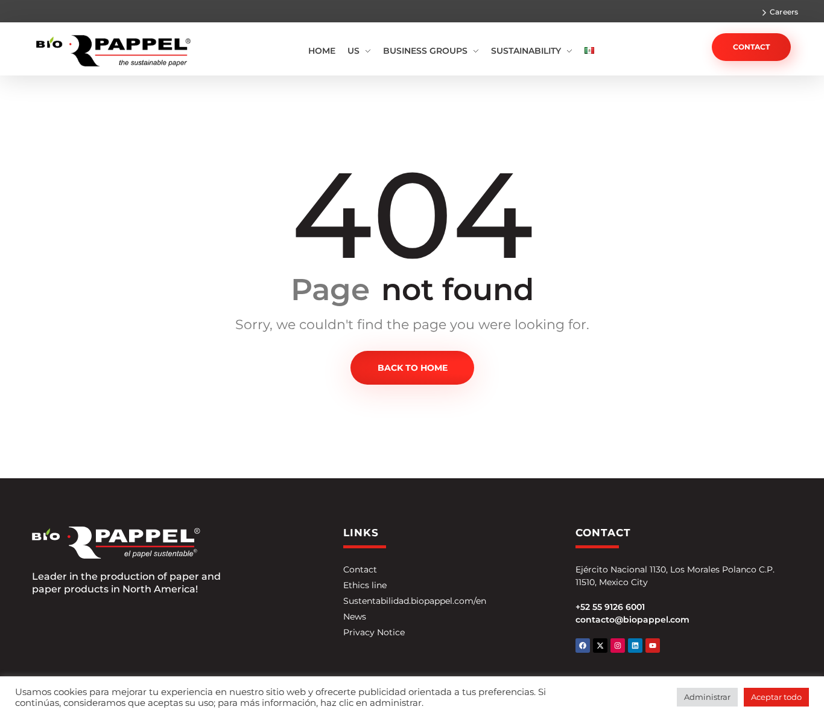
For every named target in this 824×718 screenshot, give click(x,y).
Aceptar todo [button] (776, 697)
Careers (784, 11)
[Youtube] (652, 645)
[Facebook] (582, 645)
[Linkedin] (635, 645)
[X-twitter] (600, 645)
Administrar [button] (707, 697)
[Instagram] (617, 645)
